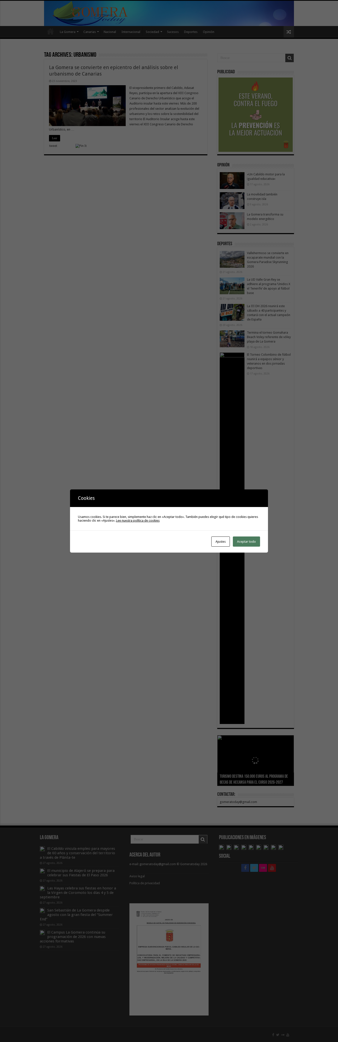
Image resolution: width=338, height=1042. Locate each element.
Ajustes (221, 541)
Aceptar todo (246, 541)
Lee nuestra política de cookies (138, 520)
